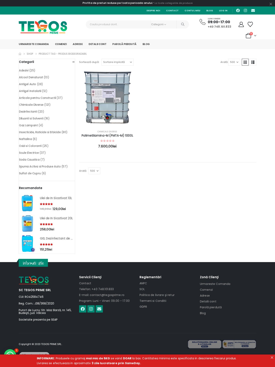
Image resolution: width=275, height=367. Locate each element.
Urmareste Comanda (34, 44)
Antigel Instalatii (30, 91)
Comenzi (61, 44)
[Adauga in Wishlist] (129, 75)
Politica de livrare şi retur (157, 295)
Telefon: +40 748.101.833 (96, 289)
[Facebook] (238, 10)
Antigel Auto (27, 84)
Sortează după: (89, 62)
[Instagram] (245, 10)
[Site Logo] (43, 27)
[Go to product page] (27, 203)
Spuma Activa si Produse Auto (40, 166)
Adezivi (23, 70)
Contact (172, 10)
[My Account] (241, 24)
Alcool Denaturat (31, 77)
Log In (223, 10)
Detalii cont (97, 44)
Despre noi (153, 10)
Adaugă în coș (110, 122)
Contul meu (192, 10)
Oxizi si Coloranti (30, 146)
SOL (142, 289)
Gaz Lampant (28, 125)
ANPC (143, 283)
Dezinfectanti (28, 112)
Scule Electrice (29, 153)
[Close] (272, 357)
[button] (245, 62)
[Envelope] (253, 10)
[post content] (107, 98)
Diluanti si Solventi (31, 118)
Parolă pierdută (124, 44)
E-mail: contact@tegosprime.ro (101, 295)
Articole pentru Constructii (37, 98)
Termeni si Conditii (153, 301)
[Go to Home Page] (20, 53)
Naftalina (25, 139)
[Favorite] (250, 24)
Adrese (78, 44)
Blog (209, 10)
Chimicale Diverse (107, 131)
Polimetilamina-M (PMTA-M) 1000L (107, 135)
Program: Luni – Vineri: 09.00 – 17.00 (104, 301)
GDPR (143, 307)
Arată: (224, 62)
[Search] (183, 24)
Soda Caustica (29, 160)
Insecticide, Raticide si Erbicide (40, 132)
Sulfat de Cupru (30, 173)
